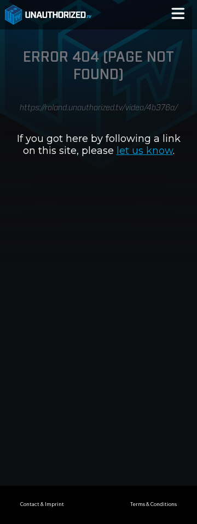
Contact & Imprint (42, 504)
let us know (145, 151)
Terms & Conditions (153, 504)
